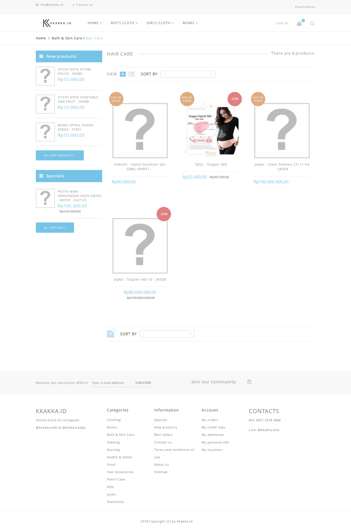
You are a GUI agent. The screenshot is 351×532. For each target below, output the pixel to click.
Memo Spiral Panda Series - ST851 (75, 127)
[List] (131, 74)
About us (161, 464)
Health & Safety (120, 457)
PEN (110, 487)
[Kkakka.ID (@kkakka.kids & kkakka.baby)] (57, 23)
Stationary (115, 502)
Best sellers (163, 434)
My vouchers (212, 450)
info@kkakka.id (51, 5)
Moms (188, 23)
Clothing (114, 420)
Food (111, 464)
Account (210, 410)
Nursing (113, 450)
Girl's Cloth (158, 23)
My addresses (213, 434)
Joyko (111, 494)
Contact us (84, 5)
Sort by (149, 74)
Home (93, 23)
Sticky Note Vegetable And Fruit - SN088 (78, 99)
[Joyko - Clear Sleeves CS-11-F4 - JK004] (281, 131)
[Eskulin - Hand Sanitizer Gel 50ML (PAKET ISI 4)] (140, 131)
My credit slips (213, 427)
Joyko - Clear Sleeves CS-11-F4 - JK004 (282, 166)
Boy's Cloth (122, 23)
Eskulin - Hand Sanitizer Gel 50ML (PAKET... (139, 166)
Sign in (282, 23)
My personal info (215, 442)
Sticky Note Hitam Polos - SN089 (74, 71)
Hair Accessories (120, 472)
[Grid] (123, 74)
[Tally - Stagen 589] (211, 131)
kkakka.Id (185, 521)
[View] (140, 182)
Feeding (113, 442)
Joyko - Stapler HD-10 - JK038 (140, 279)
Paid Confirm (305, 7)
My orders (210, 420)
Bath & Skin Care (120, 434)
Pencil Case (116, 479)
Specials (55, 176)
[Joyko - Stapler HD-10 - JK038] (140, 246)
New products (61, 56)
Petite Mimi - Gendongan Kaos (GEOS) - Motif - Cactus (79, 195)
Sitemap (161, 472)
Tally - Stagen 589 (211, 164)
